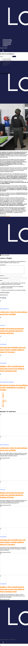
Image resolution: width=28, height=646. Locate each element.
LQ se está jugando (7, 42)
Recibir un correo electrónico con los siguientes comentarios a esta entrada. (11, 287)
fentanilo (8, 216)
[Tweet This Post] (15, 394)
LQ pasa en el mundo (7, 40)
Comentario (3, 265)
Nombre (2, 275)
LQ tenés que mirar (7, 43)
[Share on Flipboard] (15, 395)
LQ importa (5, 45)
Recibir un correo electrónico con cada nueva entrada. (14, 290)
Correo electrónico (4, 278)
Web (1, 280)
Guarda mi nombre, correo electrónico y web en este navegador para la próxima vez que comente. (12, 283)
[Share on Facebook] (15, 393)
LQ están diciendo (7, 44)
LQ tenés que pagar (7, 39)
